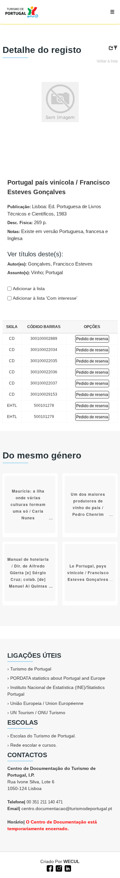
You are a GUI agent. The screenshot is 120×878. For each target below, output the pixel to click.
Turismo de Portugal (30, 668)
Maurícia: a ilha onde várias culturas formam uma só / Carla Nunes (28, 504)
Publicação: (54, 210)
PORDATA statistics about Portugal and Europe (57, 678)
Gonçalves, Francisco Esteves (60, 264)
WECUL (71, 861)
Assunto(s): (35, 272)
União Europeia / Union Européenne (47, 703)
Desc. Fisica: (27, 222)
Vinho (37, 272)
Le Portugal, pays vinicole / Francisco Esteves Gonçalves (88, 572)
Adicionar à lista (28, 288)
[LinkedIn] (67, 867)
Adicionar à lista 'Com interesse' (44, 298)
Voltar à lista (107, 61)
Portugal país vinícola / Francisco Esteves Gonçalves (58, 187)
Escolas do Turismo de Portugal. (43, 735)
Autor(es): (49, 264)
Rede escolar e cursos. (33, 745)
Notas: (57, 235)
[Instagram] (58, 867)
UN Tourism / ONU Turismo (37, 712)
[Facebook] (49, 867)
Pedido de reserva (92, 339)
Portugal (54, 272)
